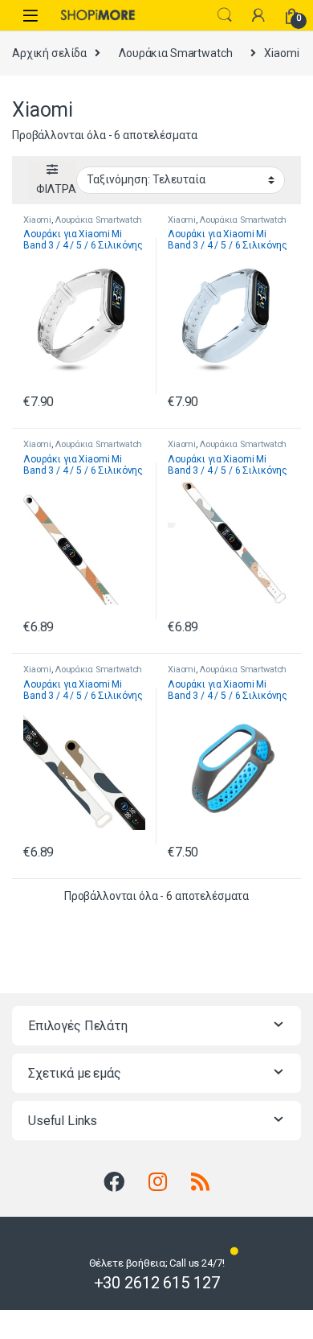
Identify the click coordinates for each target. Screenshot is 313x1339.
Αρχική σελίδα (49, 53)
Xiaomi (37, 220)
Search (225, 15)
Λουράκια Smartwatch (175, 53)
